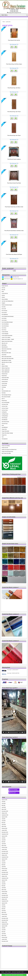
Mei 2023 (3, 864)
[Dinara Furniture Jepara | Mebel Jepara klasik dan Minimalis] (14, 4)
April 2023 (4, 866)
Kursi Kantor (4, 312)
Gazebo (3, 295)
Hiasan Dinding (5, 299)
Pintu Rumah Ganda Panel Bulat (14, 183)
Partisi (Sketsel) (5, 379)
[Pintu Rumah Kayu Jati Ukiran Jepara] (13, 56)
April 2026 (4, 807)
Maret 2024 (4, 845)
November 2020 (5, 920)
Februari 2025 (4, 828)
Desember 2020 (5, 918)
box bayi (3, 287)
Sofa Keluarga (4, 417)
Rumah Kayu (4, 400)
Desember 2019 (5, 941)
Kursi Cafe (4, 308)
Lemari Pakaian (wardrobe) (7, 335)
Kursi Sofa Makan (5, 324)
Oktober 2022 (4, 876)
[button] (14, 711)
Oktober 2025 (4, 813)
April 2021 (4, 910)
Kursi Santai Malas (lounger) (7, 322)
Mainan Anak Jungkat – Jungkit (8, 339)
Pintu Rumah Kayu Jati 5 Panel (14, 111)
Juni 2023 (4, 862)
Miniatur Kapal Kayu (6, 368)
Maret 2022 (4, 889)
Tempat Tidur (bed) (5, 431)
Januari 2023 (4, 870)
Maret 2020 (4, 935)
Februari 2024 (4, 847)
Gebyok (3, 297)
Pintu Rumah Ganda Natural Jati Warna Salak (14, 230)
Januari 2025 (4, 830)
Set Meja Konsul (5, 413)
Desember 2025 (5, 811)
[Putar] (3, 732)
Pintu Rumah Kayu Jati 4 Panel (14, 135)
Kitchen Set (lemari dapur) (7, 304)
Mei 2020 (3, 931)
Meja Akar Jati (4, 343)
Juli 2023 (3, 860)
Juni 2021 (4, 906)
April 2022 (4, 887)
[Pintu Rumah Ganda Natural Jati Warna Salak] (13, 223)
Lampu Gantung (5, 331)
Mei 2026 (3, 805)
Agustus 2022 (4, 880)
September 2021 (5, 901)
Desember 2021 (5, 895)
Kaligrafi (3, 303)
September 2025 (5, 815)
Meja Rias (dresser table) (6, 362)
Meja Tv (3, 364)
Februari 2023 (4, 868)
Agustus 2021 (4, 903)
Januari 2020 (4, 939)
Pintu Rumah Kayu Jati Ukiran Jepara (14, 64)
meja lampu (4, 354)
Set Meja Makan (5, 415)
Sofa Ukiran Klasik (5, 421)
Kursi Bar (4, 306)
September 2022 (5, 878)
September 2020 (5, 924)
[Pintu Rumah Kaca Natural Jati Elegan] (14, 246)
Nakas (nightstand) (5, 371)
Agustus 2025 (4, 816)
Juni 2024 (4, 839)
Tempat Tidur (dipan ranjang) (7, 433)
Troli (2, 436)
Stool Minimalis (5, 427)
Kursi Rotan (4, 318)
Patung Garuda (5, 381)
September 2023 (5, 857)
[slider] (13, 732)
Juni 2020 (4, 929)
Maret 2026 (4, 809)
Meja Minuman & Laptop (6, 360)
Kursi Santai (4, 320)
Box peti (3, 289)
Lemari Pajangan (5, 333)
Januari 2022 (4, 893)
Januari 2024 (4, 849)
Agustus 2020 (4, 925)
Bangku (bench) (5, 285)
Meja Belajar (4, 345)
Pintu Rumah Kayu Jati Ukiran (14, 87)
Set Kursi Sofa (4, 406)
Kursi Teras (4, 329)
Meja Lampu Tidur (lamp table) (7, 358)
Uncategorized (4, 438)
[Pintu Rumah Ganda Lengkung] (14, 151)
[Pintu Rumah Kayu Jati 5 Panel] (13, 104)
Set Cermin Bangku (5, 402)
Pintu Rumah (4, 385)
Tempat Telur (4, 429)
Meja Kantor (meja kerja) (6, 348)
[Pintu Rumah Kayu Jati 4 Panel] (13, 127)
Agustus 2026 (4, 799)
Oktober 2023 (4, 855)
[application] (14, 711)
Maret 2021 (4, 912)
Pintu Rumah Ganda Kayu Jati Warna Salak (14, 206)
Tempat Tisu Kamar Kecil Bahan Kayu (9, 449)
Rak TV (3, 398)
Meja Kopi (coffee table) (6, 352)
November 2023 (5, 853)
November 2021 (5, 897)
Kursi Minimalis (5, 314)
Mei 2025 (3, 822)
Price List (13, 792)
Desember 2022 (5, 872)
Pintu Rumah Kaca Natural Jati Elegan (14, 254)
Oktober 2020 (4, 922)
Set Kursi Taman (5, 408)
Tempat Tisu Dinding (6, 445)
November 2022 (5, 874)
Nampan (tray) (4, 373)
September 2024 (5, 834)
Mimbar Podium (5, 366)
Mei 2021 (3, 908)
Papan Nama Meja (5, 377)
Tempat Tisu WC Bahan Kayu (7, 451)
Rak (2, 389)
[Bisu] (22, 732)
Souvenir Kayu (4, 423)
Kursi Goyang (4, 310)
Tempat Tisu (4, 435)
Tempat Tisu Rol (5, 447)
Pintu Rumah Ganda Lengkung (14, 159)
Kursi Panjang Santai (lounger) (8, 316)
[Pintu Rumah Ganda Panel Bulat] (14, 175)
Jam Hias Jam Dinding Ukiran (7, 301)
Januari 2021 (4, 916)
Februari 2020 (4, 937)
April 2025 (4, 824)
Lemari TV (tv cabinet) (6, 337)
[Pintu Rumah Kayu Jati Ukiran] (14, 80)
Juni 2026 (4, 803)
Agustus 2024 (4, 836)
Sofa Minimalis (4, 419)
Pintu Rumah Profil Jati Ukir (14, 40)
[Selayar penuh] (24, 732)
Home (4, 21)
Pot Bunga (4, 387)
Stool (3, 425)
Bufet (3, 291)
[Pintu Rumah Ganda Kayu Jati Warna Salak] (13, 199)
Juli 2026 (3, 801)
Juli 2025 (3, 818)
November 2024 (5, 832)
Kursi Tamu (4, 327)
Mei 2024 (3, 841)
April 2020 (4, 933)
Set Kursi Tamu (5, 410)
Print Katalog (13, 789)
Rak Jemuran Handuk (6, 396)
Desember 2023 (5, 851)
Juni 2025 (4, 820)
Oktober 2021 (4, 899)
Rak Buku (4, 392)
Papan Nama (4, 375)
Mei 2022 (3, 885)
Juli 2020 (3, 927)
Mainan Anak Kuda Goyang (7, 341)
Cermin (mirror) (5, 293)
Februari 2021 (4, 914)
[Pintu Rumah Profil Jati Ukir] (14, 32)
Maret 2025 (4, 826)
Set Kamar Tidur (5, 404)
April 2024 (4, 843)
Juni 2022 (4, 883)
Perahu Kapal (4, 383)
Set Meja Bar (4, 412)
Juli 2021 (3, 904)
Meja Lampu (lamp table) (6, 356)
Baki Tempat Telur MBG (6, 453)
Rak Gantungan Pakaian (6, 394)
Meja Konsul (4, 350)
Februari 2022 (4, 891)
